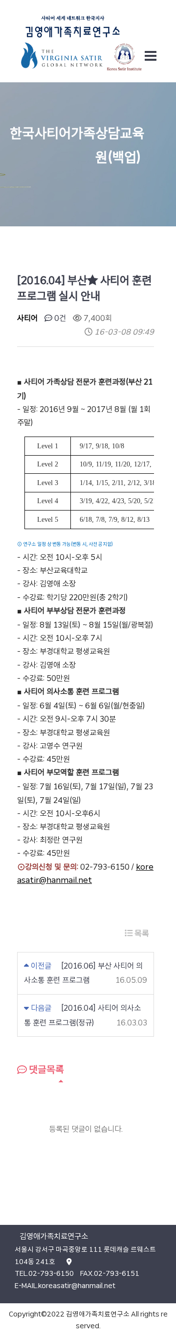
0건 (59, 318)
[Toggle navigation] (150, 55)
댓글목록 (45, 1069)
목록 (140, 933)
